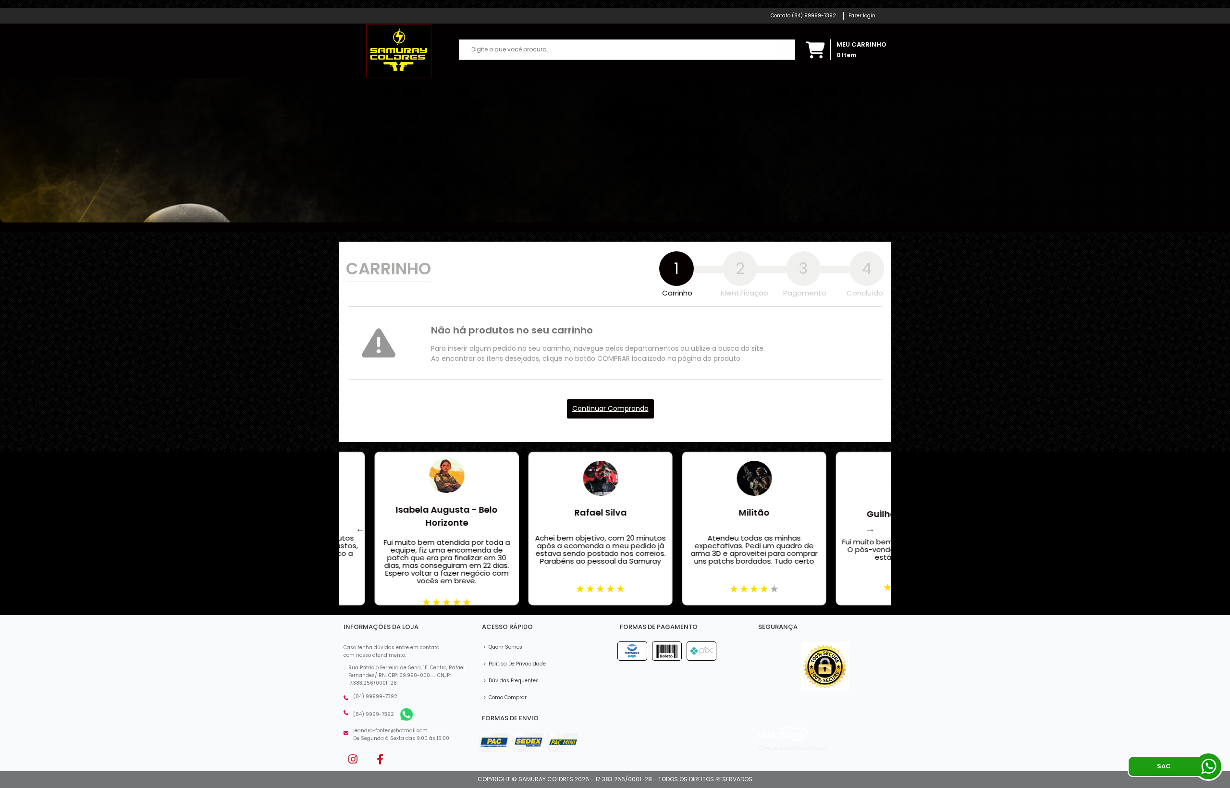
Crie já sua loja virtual (792, 747)
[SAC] (1208, 766)
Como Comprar (505, 697)
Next (870, 528)
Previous (360, 528)
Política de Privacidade (514, 663)
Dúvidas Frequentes (511, 680)
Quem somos (502, 647)
